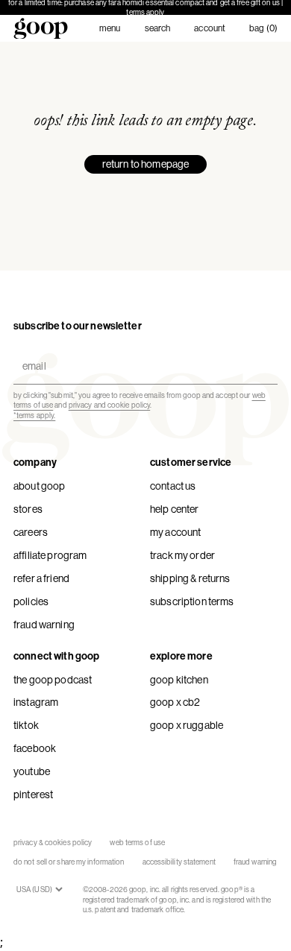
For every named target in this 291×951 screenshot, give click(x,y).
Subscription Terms (192, 601)
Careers (30, 532)
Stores (28, 509)
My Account (175, 532)
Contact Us (172, 486)
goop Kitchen (179, 680)
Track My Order (182, 555)
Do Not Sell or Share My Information (69, 862)
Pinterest (33, 794)
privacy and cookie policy (110, 405)
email (31, 354)
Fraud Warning (44, 625)
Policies (30, 601)
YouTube (31, 771)
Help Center (174, 509)
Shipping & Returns (190, 578)
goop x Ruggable (186, 725)
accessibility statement (179, 862)
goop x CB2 (175, 702)
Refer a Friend (41, 578)
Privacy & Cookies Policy (52, 842)
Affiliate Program (50, 555)
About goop (39, 486)
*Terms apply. (34, 415)
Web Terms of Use (137, 842)
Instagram (35, 702)
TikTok (26, 725)
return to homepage (146, 164)
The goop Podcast (52, 680)
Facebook (34, 748)
